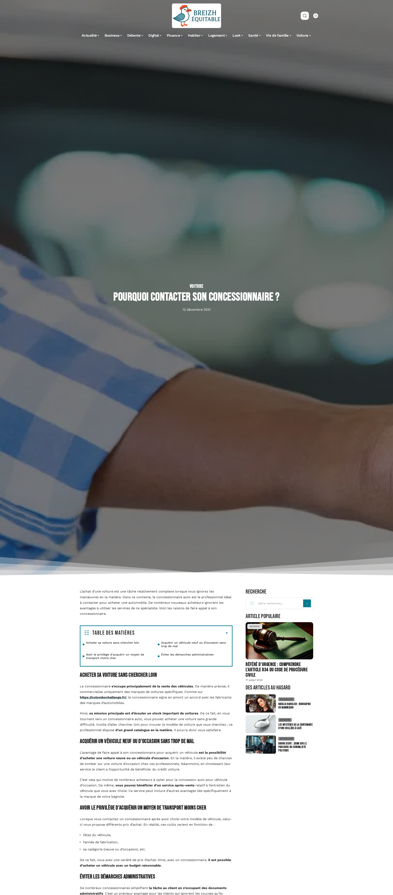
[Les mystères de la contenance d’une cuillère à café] (261, 724)
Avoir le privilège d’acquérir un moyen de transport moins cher (115, 656)
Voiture (196, 286)
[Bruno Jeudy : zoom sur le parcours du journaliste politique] (261, 744)
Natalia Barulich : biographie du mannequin (294, 705)
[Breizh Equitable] (196, 15)
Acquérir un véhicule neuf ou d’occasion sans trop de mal (193, 644)
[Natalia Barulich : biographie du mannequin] (261, 703)
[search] (305, 16)
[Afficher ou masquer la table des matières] (181, 633)
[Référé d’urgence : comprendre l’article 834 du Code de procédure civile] (279, 640)
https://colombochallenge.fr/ (103, 697)
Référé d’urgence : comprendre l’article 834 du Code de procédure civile (277, 669)
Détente (255, 626)
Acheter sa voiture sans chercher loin (112, 642)
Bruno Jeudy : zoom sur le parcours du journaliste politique (292, 747)
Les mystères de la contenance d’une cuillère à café (295, 726)
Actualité (286, 699)
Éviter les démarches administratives (187, 654)
